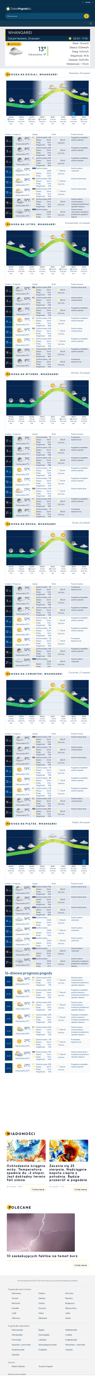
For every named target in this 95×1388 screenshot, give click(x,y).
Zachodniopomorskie (47, 1344)
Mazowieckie (17, 1330)
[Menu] (90, 23)
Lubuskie (69, 1349)
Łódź (14, 1313)
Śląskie (41, 1330)
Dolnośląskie (43, 1335)
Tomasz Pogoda (45, 1366)
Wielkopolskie (71, 1330)
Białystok (16, 1303)
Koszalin (15, 1308)
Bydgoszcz (70, 1303)
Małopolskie (17, 1335)
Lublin (67, 1313)
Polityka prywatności (70, 1281)
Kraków (41, 1293)
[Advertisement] (47, 1382)
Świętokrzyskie (18, 1349)
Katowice (16, 1318)
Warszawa (16, 1293)
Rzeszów (69, 1298)
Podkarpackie (71, 1339)
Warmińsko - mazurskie (75, 1344)
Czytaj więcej (38, 1189)
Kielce (41, 1313)
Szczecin (42, 1308)
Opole (68, 1318)
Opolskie (15, 1354)
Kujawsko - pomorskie (21, 1344)
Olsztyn (41, 1303)
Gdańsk (41, 1298)
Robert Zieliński (18, 1366)
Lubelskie (42, 1339)
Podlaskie (42, 1349)
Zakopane (42, 1318)
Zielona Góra (70, 1308)
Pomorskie (16, 1339)
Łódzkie (68, 1335)
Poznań (15, 1298)
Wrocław (69, 1293)
